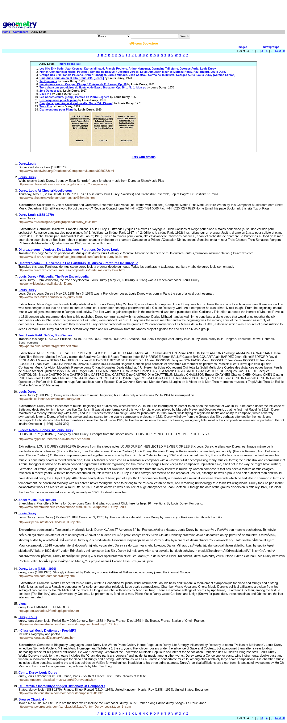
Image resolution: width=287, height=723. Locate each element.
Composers (20, 31)
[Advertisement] (143, 11)
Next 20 (280, 51)
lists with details (143, 157)
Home (6, 31)
